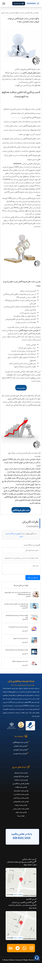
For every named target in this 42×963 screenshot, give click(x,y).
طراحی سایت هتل (21, 812)
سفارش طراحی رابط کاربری (21, 783)
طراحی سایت (24, 12)
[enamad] (30, 725)
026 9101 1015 (21, 838)
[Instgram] (31, 948)
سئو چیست (21, 388)
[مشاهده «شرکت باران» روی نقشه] (21, 882)
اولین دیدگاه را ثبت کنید (14, 535)
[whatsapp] (24, 948)
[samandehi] (21, 725)
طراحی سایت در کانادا (21, 779)
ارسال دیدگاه (33, 577)
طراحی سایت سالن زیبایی (21, 808)
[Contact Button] (37, 958)
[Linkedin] (10, 948)
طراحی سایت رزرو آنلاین (21, 797)
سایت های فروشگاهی (21, 510)
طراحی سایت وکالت (21, 787)
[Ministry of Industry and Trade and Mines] (11, 725)
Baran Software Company (12, 960)
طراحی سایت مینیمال (21, 772)
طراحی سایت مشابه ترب (21, 794)
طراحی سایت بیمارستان (21, 790)
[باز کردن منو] (3, 3)
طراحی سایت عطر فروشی (21, 801)
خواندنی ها (34, 12)
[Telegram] (17, 948)
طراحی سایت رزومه (21, 805)
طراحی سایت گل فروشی (21, 776)
